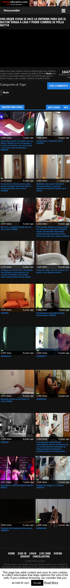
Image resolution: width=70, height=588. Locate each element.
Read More (51, 582)
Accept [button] (37, 582)
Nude (48, 73)
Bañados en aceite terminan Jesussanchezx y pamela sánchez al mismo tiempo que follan (51, 187)
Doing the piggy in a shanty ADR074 (50, 486)
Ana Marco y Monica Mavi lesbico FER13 (17, 486)
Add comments (58, 86)
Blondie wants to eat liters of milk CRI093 (15, 400)
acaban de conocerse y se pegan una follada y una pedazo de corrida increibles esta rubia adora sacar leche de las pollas (17, 273)
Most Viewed (54, 107)
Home (11, 553)
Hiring (58, 553)
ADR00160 (41, 399)
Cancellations (41, 556)
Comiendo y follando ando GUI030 (49, 142)
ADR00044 (41, 528)
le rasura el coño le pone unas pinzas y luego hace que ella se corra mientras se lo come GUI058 (16, 187)
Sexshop (25, 556)
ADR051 (5, 313)
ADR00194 (6, 356)
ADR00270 (41, 356)
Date (66, 107)
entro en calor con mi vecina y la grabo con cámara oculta (52, 271)
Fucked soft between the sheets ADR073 (16, 529)
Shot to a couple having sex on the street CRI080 (16, 228)
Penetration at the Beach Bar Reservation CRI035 (50, 314)
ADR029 (5, 442)
